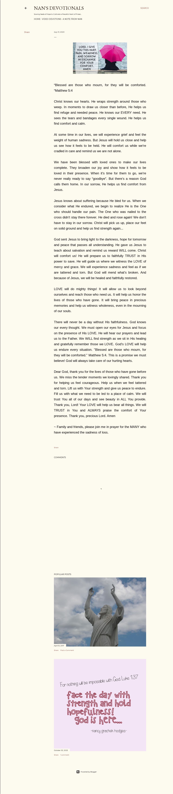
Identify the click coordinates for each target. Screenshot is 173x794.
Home (37, 19)
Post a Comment (67, 650)
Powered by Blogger (89, 772)
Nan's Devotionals (59, 8)
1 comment (64, 755)
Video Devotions (51, 19)
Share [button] (27, 32)
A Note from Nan (72, 19)
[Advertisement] (100, 547)
